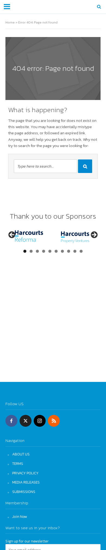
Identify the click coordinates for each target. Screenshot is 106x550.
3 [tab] (37, 251)
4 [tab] (43, 251)
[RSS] (54, 421)
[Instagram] (40, 421)
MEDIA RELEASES (26, 482)
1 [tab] (24, 251)
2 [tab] (31, 251)
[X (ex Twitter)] (26, 421)
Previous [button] (12, 235)
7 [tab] (62, 251)
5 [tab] (49, 251)
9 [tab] (74, 251)
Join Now (19, 516)
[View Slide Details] (66, 236)
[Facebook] (11, 421)
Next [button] (94, 235)
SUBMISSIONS (23, 491)
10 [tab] (81, 251)
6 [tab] (56, 251)
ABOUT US (21, 454)
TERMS (17, 463)
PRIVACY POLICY (25, 473)
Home (10, 22)
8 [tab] (68, 251)
